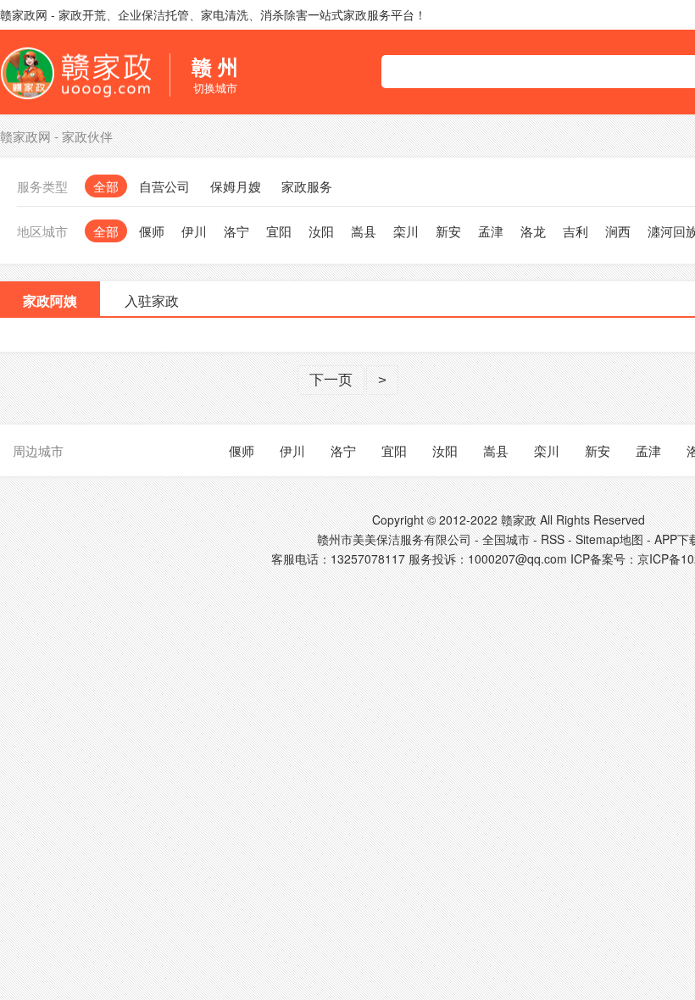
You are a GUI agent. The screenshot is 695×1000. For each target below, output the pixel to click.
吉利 (575, 231)
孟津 (490, 231)
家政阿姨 (50, 300)
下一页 (331, 380)
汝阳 (321, 231)
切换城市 (215, 74)
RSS (552, 539)
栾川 (406, 231)
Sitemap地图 (609, 539)
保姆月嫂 (235, 186)
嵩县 (363, 231)
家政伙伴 (87, 136)
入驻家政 (152, 300)
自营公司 (164, 186)
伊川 (194, 231)
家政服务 (306, 186)
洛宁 (236, 231)
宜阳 (279, 231)
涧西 (618, 231)
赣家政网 (25, 136)
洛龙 (533, 231)
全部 (106, 186)
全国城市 (506, 539)
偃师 (151, 231)
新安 (448, 231)
